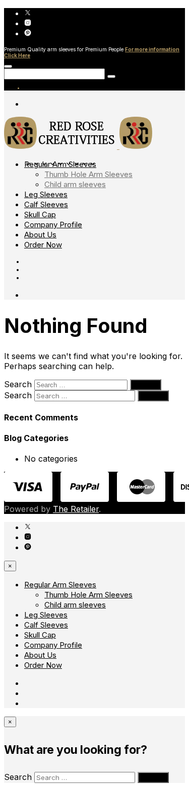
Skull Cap (40, 214)
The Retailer (76, 509)
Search (18, 384)
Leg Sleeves (46, 194)
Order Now (43, 244)
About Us (40, 234)
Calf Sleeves (46, 204)
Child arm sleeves (75, 184)
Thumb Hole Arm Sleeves (88, 174)
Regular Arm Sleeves (60, 164)
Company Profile (53, 224)
